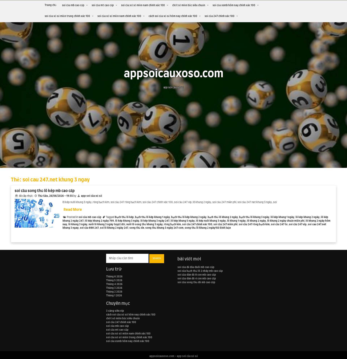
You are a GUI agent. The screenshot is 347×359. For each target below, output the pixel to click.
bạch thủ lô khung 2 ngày (223, 217)
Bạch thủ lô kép (124, 217)
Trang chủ (50, 5)
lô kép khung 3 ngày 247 (154, 221)
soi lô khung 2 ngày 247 (114, 228)
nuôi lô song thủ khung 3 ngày (144, 224)
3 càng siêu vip (115, 311)
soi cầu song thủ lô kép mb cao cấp (45, 191)
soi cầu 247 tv (279, 224)
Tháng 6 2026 (114, 276)
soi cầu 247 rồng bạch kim (254, 224)
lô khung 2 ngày (256, 221)
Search (157, 258)
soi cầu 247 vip (298, 224)
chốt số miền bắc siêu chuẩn (188, 5)
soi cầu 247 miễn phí (225, 224)
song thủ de (136, 228)
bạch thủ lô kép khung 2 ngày (188, 217)
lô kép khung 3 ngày (127, 221)
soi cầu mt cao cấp (103, 5)
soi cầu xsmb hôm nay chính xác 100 (234, 5)
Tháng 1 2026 (114, 295)
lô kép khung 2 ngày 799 (99, 221)
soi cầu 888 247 (89, 228)
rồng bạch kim (172, 224)
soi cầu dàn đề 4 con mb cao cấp (196, 278)
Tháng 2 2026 (114, 292)
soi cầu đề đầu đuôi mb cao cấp (195, 267)
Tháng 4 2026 (114, 284)
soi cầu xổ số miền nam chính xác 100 (143, 5)
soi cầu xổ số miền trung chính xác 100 (67, 16)
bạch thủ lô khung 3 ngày (254, 217)
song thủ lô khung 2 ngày (200, 228)
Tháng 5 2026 (114, 280)
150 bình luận (223, 228)
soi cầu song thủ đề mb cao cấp (196, 282)
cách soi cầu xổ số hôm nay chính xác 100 (173, 16)
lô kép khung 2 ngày (307, 217)
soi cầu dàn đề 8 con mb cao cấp (196, 275)
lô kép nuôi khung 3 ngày (211, 221)
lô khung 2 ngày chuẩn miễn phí (285, 221)
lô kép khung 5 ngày (183, 221)
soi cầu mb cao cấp (73, 5)
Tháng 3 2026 (114, 288)
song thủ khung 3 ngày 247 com (164, 228)
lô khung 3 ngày (77, 224)
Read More (73, 210)
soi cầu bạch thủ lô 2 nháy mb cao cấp (200, 271)
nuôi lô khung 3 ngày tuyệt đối (107, 224)
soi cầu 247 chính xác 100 (219, 16)
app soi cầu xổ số (91, 196)
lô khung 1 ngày (236, 221)
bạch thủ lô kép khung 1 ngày (152, 217)
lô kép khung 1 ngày (282, 217)
